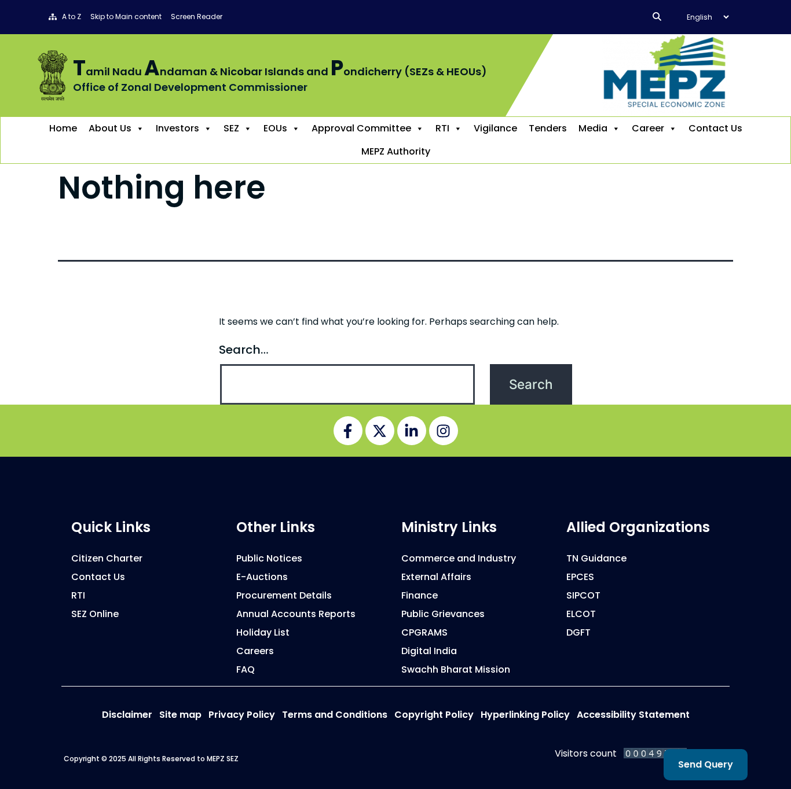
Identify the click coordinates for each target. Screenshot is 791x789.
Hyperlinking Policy (525, 714)
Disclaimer (127, 714)
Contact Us (715, 128)
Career (648, 128)
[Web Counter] (655, 752)
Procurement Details (284, 595)
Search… (244, 350)
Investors (177, 128)
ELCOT (581, 614)
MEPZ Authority (395, 151)
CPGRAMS (424, 632)
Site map (180, 714)
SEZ (231, 128)
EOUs (275, 128)
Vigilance (495, 128)
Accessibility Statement (633, 714)
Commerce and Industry (458, 558)
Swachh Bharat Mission (455, 669)
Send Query (705, 764)
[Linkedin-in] (411, 430)
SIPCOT (583, 595)
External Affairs (436, 577)
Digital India (429, 651)
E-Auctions (262, 577)
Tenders (548, 128)
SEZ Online (95, 614)
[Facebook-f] (348, 430)
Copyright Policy (434, 714)
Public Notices (269, 558)
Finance (419, 595)
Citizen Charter (106, 558)
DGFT (578, 632)
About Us (110, 128)
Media (592, 128)
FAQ (245, 669)
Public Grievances (443, 614)
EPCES (580, 577)
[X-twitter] (379, 430)
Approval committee (361, 128)
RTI (442, 128)
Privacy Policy (241, 714)
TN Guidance (596, 558)
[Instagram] (443, 430)
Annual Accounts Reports (296, 614)
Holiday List (263, 632)
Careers (255, 651)
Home (63, 128)
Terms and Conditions (334, 714)
